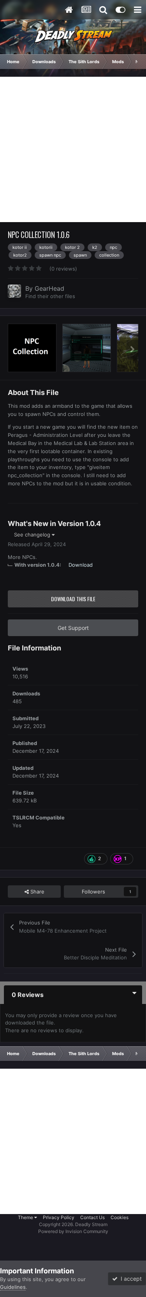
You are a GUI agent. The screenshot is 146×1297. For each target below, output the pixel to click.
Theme (26, 1217)
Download (81, 565)
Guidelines (13, 1287)
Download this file (73, 599)
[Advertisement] (73, 149)
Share (36, 891)
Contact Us (92, 1217)
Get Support (73, 627)
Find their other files (50, 296)
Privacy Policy (58, 1217)
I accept (130, 1278)
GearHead (49, 288)
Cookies (119, 1217)
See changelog (33, 534)
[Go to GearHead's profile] (14, 291)
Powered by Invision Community (73, 1231)
